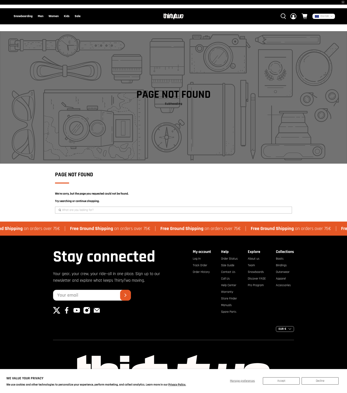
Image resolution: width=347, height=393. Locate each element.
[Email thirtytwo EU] (96, 313)
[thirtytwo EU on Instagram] (86, 313)
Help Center (228, 285)
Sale (78, 16)
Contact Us (228, 272)
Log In (197, 259)
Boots (280, 259)
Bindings (281, 265)
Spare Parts (228, 312)
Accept (281, 381)
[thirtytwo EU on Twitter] (56, 313)
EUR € (282, 329)
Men (40, 16)
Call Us (225, 278)
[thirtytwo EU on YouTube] (76, 313)
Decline (320, 381)
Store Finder (229, 298)
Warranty (227, 292)
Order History (201, 272)
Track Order (200, 265)
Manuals (226, 305)
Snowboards (256, 272)
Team (251, 265)
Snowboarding (23, 16)
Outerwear (283, 272)
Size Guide (227, 265)
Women (54, 16)
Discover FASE (257, 278)
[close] (343, 2)
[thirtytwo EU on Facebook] (66, 313)
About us (253, 259)
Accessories (283, 285)
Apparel (281, 278)
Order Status (229, 259)
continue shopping (87, 201)
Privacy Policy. (177, 385)
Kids (66, 16)
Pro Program (256, 285)
